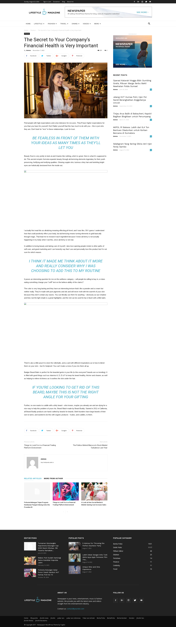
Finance (33, 30)
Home (28, 24)
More (96, 24)
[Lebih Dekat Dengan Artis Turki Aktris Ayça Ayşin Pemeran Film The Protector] (75, 558)
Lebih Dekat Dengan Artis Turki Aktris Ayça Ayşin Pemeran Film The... (94, 557)
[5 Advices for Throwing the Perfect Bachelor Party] (75, 546)
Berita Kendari (122, 618)
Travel (63, 24)
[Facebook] (134, 1)
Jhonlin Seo (140, 618)
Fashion (51, 24)
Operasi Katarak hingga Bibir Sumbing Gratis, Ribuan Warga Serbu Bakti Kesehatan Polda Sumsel (132, 83)
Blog (63, 2)
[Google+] (138, 1)
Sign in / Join (47, 2)
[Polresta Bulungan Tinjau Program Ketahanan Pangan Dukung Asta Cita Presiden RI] (37, 491)
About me (70, 2)
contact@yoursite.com (75, 609)
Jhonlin (53, 618)
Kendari (131, 618)
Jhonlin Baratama (41, 621)
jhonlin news (44, 618)
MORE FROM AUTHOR (53, 478)
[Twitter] (146, 1)
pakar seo (60, 618)
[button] (149, 24)
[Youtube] (150, 1)
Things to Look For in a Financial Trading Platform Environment (40, 446)
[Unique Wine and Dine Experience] (75, 570)
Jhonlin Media (28, 621)
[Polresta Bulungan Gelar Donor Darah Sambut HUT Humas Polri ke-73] (30, 573)
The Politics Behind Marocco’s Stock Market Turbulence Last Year (90, 446)
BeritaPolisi (111, 618)
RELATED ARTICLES (33, 478)
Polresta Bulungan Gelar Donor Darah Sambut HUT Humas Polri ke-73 (48, 572)
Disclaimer (56, 2)
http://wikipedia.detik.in (47, 462)
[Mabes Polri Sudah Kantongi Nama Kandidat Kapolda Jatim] (30, 561)
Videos (86, 24)
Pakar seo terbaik (89, 618)
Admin (28, 50)
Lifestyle (38, 24)
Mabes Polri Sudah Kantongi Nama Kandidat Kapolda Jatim (49, 560)
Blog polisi (34, 618)
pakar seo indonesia (73, 618)
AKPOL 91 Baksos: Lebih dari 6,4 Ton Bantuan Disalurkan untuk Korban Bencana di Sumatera (131, 130)
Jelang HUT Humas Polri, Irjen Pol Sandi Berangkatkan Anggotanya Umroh (129, 100)
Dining (74, 24)
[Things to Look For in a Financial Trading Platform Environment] (66, 491)
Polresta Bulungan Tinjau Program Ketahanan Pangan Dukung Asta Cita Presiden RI (37, 505)
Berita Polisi (101, 618)
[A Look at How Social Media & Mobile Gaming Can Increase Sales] (94, 491)
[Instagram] (142, 1)
